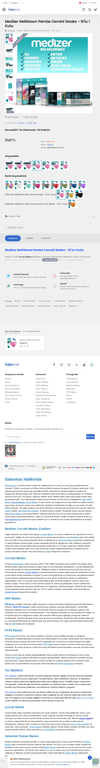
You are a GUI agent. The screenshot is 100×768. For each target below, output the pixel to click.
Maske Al (73, 306)
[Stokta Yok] (21, 346)
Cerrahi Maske (45, 301)
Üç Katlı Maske (44, 306)
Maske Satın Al (59, 306)
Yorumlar (46, 238)
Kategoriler (72, 374)
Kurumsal (41, 374)
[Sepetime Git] (95, 9)
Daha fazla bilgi (31, 117)
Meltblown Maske (76, 301)
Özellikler (29, 238)
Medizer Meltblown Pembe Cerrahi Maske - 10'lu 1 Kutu (31, 340)
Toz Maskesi (14, 670)
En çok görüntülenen (32, 331)
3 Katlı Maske (59, 301)
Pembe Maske (29, 301)
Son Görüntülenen (12, 331)
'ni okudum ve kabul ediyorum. (27, 442)
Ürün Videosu (13, 117)
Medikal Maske (28, 306)
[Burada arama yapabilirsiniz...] (90, 9)
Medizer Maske (12, 306)
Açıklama (13, 238)
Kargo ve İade (14, 216)
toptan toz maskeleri (85, 698)
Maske (17, 301)
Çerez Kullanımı (63, 764)
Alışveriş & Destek (14, 374)
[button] (10, 34)
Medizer (50, 144)
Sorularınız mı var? (15, 227)
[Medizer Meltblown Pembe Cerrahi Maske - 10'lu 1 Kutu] (12, 343)
